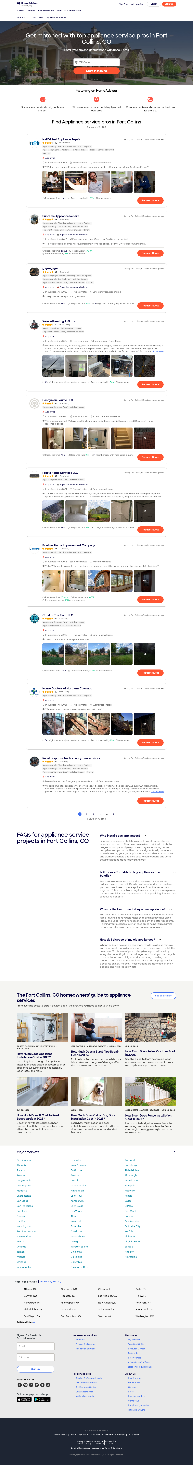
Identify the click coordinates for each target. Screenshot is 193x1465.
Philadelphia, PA (33, 1309)
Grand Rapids (78, 1185)
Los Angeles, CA (107, 1295)
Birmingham (24, 1160)
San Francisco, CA (71, 1316)
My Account (134, 1339)
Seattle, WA (105, 1316)
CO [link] (27, 17)
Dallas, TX (140, 1289)
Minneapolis (77, 1190)
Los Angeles (24, 1185)
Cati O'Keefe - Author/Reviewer (142, 1110)
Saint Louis (77, 1205)
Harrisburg (131, 1165)
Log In (153, 3)
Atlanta (21, 1256)
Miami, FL (140, 1295)
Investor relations (136, 1396)
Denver (21, 1216)
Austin (128, 1195)
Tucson (21, 1170)
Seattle (129, 1246)
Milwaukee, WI (32, 1302)
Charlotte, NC (69, 1289)
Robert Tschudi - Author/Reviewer (36, 1046)
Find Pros (80, 1339)
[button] (53, 182)
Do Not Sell (99, 1442)
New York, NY (143, 1302)
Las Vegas (76, 1211)
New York (76, 1221)
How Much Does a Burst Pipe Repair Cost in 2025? (95, 1053)
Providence (131, 1180)
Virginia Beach (133, 1241)
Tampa (21, 1251)
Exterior (31, 10)
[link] (96, 146)
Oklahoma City (79, 1267)
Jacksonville (24, 1236)
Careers (132, 1387)
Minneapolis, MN (70, 1302)
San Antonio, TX (144, 1309)
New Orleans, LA (107, 1302)
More (59, 10)
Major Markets (28, 1152)
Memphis (130, 1185)
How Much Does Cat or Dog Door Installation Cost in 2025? (93, 1117)
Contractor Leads (84, 1391)
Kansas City (77, 1200)
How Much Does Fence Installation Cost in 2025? (148, 1117)
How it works (134, 1378)
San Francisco (25, 1205)
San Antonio (132, 1221)
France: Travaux (60, 1434)
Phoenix (21, 1165)
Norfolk (129, 1231)
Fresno (21, 1175)
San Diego (23, 1200)
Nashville (130, 1190)
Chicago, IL (104, 1289)
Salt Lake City (132, 1226)
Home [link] (20, 17)
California (88, 1442)
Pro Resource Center (86, 1387)
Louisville (76, 1160)
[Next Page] (120, 814)
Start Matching (96, 71)
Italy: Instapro (97, 1434)
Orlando (21, 1246)
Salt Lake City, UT (108, 1309)
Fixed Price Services (85, 1348)
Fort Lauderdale (26, 1231)
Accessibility (110, 1442)
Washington (24, 1226)
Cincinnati (76, 1251)
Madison (129, 1251)
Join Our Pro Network (86, 1382)
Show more (158, 351)
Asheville (76, 1226)
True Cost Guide (136, 1344)
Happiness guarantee (138, 1405)
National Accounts (85, 1396)
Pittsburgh (131, 1175)
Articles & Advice (72, 10)
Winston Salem (79, 1246)
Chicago (22, 1262)
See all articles (163, 995)
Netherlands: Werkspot (115, 1434)
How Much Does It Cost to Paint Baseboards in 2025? (38, 1117)
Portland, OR (68, 1309)
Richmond (130, 1236)
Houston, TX (68, 1295)
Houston (129, 1216)
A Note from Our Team (139, 1362)
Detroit (75, 1180)
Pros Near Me (134, 1358)
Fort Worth (131, 1211)
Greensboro (78, 1236)
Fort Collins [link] (37, 17)
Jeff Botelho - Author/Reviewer (88, 1046)
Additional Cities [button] (24, 1322)
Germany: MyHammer (79, 1434)
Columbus (76, 1262)
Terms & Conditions (113, 1448)
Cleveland (76, 1256)
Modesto (22, 1190)
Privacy (80, 1442)
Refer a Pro (133, 1353)
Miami (20, 1241)
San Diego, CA (32, 1316)
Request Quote (150, 200)
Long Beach (24, 1180)
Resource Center (136, 1348)
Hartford (22, 1221)
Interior (21, 10)
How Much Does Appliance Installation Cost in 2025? (34, 1055)
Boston (75, 1175)
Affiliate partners (136, 1410)
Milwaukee (131, 1256)
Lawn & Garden (46, 10)
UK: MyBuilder (134, 1434)
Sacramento (24, 1195)
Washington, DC (144, 1316)
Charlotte (76, 1231)
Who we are (134, 1382)
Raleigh (75, 1241)
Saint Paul (76, 1195)
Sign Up (169, 3)
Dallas (128, 1200)
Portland (130, 1160)
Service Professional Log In (89, 1378)
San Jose (22, 1211)
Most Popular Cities (26, 1281)
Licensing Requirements (140, 1367)
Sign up (35, 1369)
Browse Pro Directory (86, 1344)
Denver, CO (30, 1295)
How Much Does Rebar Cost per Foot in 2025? (150, 1053)
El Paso (129, 1205)
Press (131, 1391)
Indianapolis (24, 1267)
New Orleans (78, 1165)
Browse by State (49, 1281)
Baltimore (76, 1170)
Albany (75, 1216)
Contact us (133, 1401)
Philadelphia (132, 1170)
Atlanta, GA (30, 1289)
